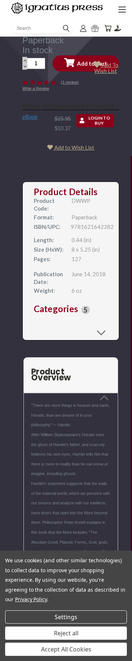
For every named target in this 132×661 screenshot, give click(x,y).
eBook (30, 117)
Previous (11, 654)
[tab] (71, 310)
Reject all (66, 633)
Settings (66, 617)
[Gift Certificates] (95, 28)
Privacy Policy (31, 599)
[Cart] (108, 28)
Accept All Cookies (66, 649)
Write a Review (35, 88)
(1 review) (70, 82)
